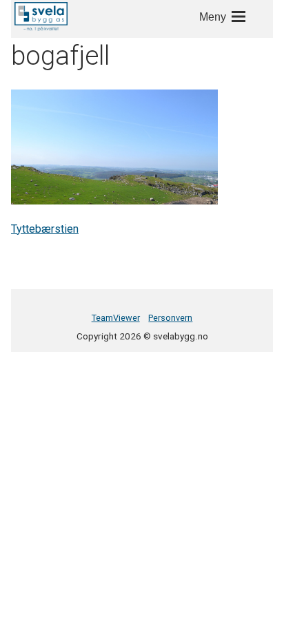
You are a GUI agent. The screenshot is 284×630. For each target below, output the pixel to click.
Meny (212, 17)
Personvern (170, 318)
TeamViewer (116, 318)
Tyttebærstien (45, 228)
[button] (41, 16)
